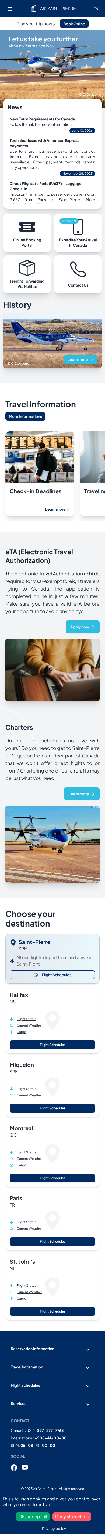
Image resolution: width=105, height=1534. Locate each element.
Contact (20, 1420)
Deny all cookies (72, 1516)
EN (95, 8)
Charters (19, 727)
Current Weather (29, 1025)
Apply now (79, 626)
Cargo (21, 1032)
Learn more (78, 359)
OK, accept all (32, 1516)
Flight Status (26, 1019)
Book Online (74, 23)
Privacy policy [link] (54, 1528)
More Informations (25, 416)
